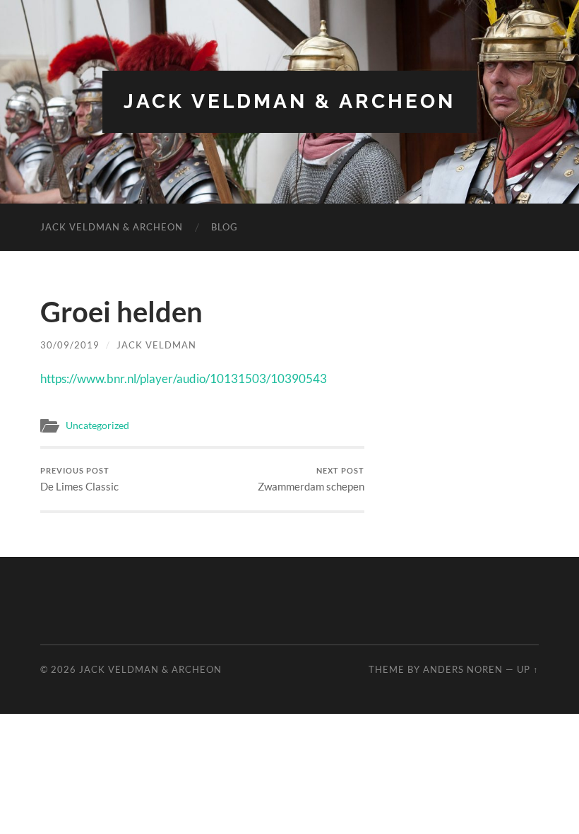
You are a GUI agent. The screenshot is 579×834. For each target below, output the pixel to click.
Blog (224, 227)
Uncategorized (97, 425)
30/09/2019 (70, 345)
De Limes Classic (79, 479)
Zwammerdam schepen (311, 479)
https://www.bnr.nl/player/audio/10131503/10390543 (183, 378)
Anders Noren (463, 669)
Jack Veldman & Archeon (289, 101)
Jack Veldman (156, 345)
